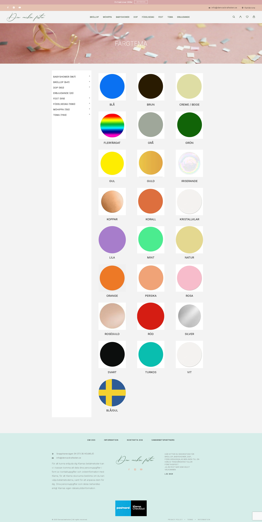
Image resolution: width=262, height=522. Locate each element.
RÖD (151, 334)
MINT (150, 257)
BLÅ (112, 104)
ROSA (189, 295)
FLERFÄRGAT (112, 142)
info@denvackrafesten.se (224, 7)
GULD (151, 181)
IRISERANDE (189, 181)
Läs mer (169, 474)
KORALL (151, 219)
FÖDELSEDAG (148, 17)
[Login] (240, 17)
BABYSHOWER (122, 17)
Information (204, 519)
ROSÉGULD (112, 334)
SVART (112, 372)
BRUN (151, 104)
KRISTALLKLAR (189, 219)
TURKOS (150, 372)
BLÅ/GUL (112, 410)
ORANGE (112, 295)
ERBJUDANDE (183, 17)
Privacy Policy (175, 519)
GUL (112, 181)
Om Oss (91, 440)
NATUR (189, 257)
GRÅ (151, 142)
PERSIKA (151, 295)
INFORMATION (111, 440)
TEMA (170, 17)
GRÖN (189, 142)
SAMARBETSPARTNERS (163, 440)
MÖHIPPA (107, 17)
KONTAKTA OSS (135, 440)
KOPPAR (112, 219)
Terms (190, 519)
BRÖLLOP (94, 17)
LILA (112, 257)
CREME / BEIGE (189, 104)
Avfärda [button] (141, 2)
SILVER (189, 334)
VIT (189, 372)
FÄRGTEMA (131, 43)
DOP (136, 17)
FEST (160, 17)
